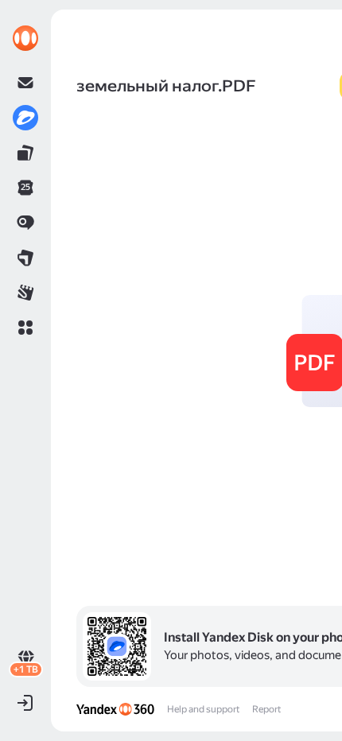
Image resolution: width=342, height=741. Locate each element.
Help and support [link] (203, 709)
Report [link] (266, 709)
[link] (25, 38)
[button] (25, 327)
